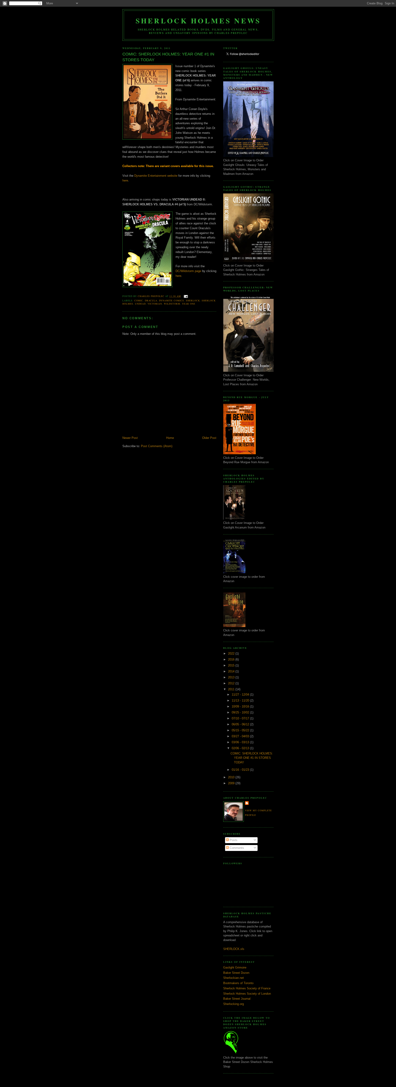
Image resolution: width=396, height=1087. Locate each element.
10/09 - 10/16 (241, 706)
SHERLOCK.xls (233, 949)
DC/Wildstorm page (188, 271)
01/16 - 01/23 (241, 769)
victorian (155, 303)
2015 (231, 665)
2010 (231, 777)
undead (140, 303)
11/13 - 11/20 (241, 700)
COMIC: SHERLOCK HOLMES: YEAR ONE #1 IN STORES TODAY (252, 758)
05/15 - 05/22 (241, 730)
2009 (231, 783)
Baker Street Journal (236, 998)
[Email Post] (186, 296)
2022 (231, 653)
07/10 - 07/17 (241, 718)
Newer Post (130, 438)
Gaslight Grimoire (234, 967)
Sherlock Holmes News (198, 20)
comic (138, 300)
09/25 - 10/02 (241, 712)
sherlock (193, 300)
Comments (236, 848)
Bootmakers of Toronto (238, 983)
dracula (151, 300)
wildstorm (172, 303)
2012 (231, 683)
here (125, 180)
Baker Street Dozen (236, 972)
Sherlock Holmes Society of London (247, 993)
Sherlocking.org (233, 1004)
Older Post (209, 438)
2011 (231, 689)
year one (188, 303)
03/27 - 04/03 (241, 736)
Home (170, 438)
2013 (231, 677)
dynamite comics (171, 300)
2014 (231, 671)
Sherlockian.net (233, 978)
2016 (231, 659)
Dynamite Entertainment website (155, 175)
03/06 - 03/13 (241, 742)
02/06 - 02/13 (241, 748)
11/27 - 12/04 (241, 694)
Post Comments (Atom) (156, 446)
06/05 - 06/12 (241, 724)
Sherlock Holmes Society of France (246, 988)
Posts (233, 840)
